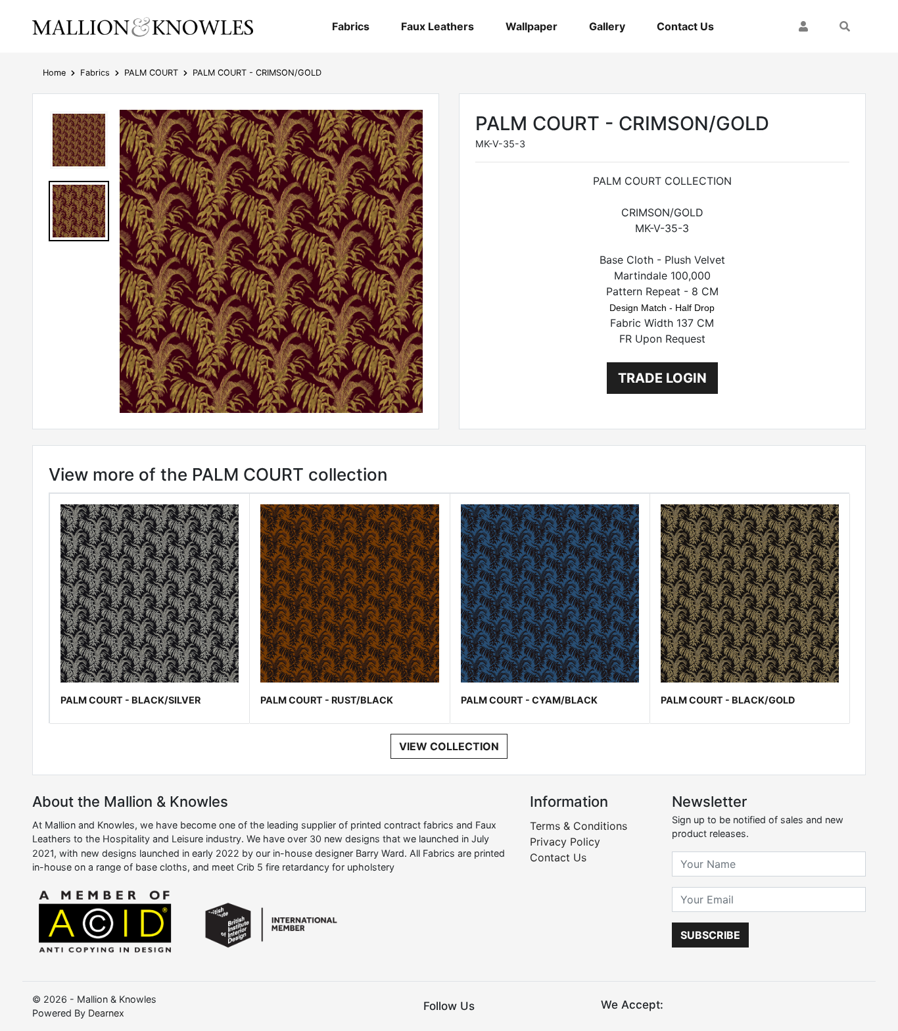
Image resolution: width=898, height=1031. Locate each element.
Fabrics (350, 26)
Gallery (607, 26)
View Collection (449, 746)
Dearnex (106, 1013)
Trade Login (662, 378)
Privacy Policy (565, 841)
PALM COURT (151, 73)
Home (54, 73)
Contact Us (685, 26)
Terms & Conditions (578, 825)
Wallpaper (531, 26)
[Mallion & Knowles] (142, 26)
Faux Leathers (437, 26)
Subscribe (710, 935)
